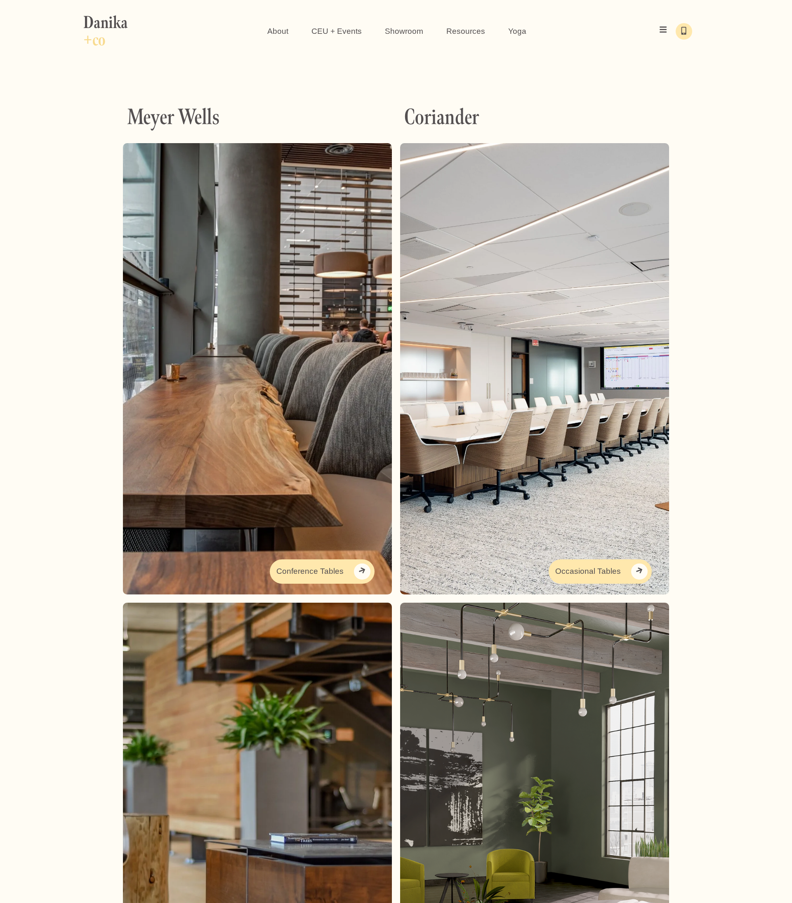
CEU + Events (336, 31)
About (277, 31)
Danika (105, 31)
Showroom (404, 31)
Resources (465, 31)
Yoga (517, 31)
